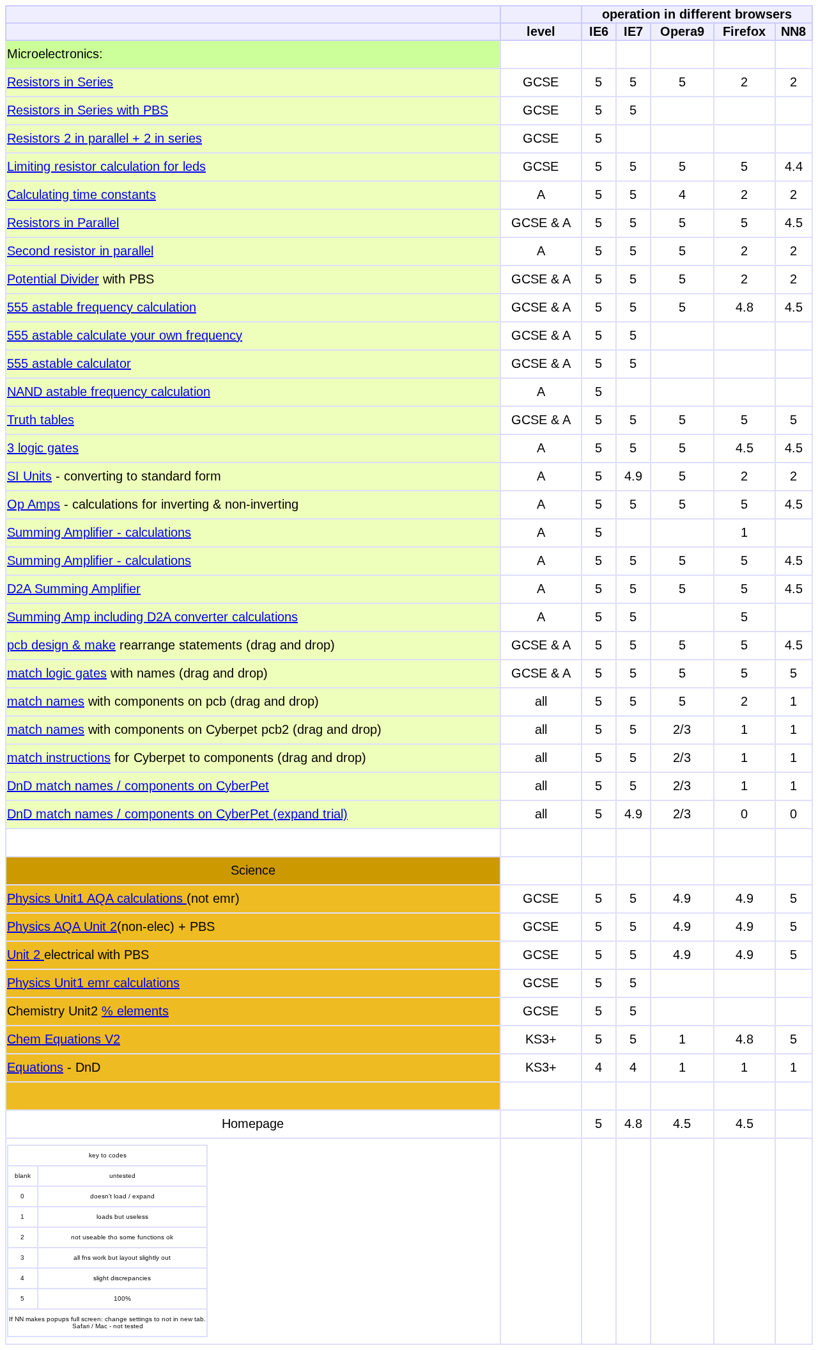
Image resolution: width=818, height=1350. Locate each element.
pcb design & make (61, 645)
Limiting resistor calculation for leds (106, 166)
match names (45, 701)
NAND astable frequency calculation (108, 392)
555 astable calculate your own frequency (124, 335)
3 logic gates (43, 448)
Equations (35, 1067)
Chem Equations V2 (63, 1039)
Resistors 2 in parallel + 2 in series (104, 138)
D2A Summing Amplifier (74, 589)
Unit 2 (25, 955)
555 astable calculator (69, 363)
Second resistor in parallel (80, 251)
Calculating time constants (81, 194)
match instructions (59, 757)
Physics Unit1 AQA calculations (97, 898)
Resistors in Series (60, 82)
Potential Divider (53, 279)
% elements (135, 1011)
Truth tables (40, 420)
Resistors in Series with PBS (87, 110)
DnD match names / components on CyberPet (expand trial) (177, 814)
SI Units (29, 476)
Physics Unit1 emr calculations (93, 983)
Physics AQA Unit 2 (62, 926)
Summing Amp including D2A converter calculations (152, 617)
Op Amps (33, 504)
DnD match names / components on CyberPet (138, 786)
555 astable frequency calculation (101, 307)
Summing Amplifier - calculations (99, 532)
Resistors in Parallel (63, 223)
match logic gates (57, 673)
